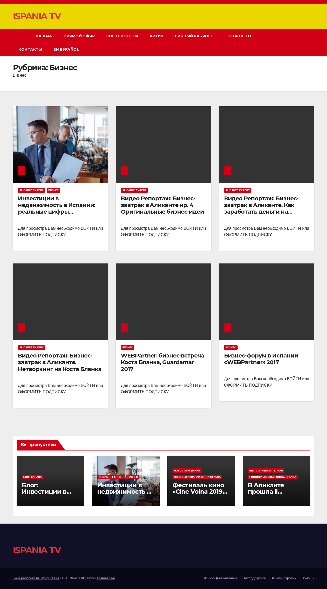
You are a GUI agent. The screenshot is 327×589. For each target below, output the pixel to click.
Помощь (307, 578)
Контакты (30, 49)
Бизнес (53, 190)
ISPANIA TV (37, 16)
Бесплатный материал (266, 470)
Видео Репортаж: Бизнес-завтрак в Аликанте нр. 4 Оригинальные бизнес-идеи (162, 205)
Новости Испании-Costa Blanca (197, 477)
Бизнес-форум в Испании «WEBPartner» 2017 (261, 359)
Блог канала (32, 477)
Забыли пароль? (283, 578)
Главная (43, 36)
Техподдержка (254, 578)
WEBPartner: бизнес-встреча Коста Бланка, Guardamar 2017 (162, 362)
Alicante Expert (31, 190)
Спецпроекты (122, 36)
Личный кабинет (195, 36)
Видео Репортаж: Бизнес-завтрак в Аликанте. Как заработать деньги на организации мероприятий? (266, 208)
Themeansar (106, 578)
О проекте (240, 36)
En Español (66, 49)
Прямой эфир (79, 36)
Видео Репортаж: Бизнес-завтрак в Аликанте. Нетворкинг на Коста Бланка (59, 362)
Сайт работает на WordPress (35, 578)
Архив (156, 36)
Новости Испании (187, 470)
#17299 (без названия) (221, 578)
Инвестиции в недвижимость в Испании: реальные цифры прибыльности (56, 208)
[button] (300, 42)
